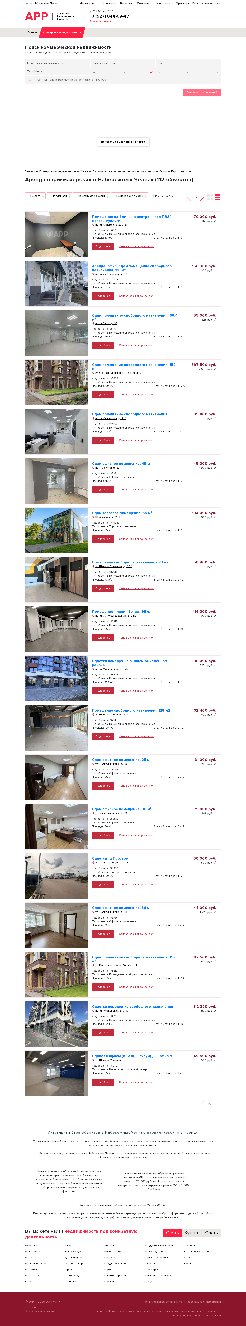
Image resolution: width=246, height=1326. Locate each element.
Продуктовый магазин (158, 1245)
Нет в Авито (164, 195)
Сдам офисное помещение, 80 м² (121, 809)
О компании (108, 3)
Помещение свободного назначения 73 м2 (130, 562)
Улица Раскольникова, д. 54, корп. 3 (118, 373)
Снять (161, 63)
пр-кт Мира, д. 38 (106, 323)
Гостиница (71, 1281)
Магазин (109, 1257)
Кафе (68, 1245)
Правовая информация (39, 1311)
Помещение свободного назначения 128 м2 (131, 710)
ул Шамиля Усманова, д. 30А (113, 566)
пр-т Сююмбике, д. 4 (108, 467)
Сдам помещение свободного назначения (130, 414)
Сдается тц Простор (110, 858)
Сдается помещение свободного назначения (132, 1007)
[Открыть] (56, 234)
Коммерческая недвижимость (45, 63)
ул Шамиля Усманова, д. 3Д (113, 1060)
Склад (148, 1281)
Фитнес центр (74, 1263)
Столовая (190, 1245)
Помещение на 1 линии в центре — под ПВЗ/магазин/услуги (131, 219)
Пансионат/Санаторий (158, 1275)
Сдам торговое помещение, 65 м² (122, 513)
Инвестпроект (113, 1251)
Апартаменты (34, 1251)
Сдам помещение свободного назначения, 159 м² (134, 367)
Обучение (143, 3)
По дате (35, 196)
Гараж (68, 1269)
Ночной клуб (73, 1251)
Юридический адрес (197, 1251)
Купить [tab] (192, 1233)
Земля (188, 1263)
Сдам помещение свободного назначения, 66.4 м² (135, 317)
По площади (59, 196)
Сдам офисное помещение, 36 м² (121, 908)
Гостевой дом (73, 1275)
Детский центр (74, 1257)
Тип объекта (34, 71)
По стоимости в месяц (91, 196)
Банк (28, 1281)
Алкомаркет (33, 1245)
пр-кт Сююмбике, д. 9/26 (111, 224)
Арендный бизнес (36, 1263)
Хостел (109, 1245)
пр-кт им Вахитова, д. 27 (111, 274)
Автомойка (32, 1269)
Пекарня (109, 1281)
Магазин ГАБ (87, 3)
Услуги (188, 1257)
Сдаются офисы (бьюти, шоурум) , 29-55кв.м (132, 1056)
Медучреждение (115, 1263)
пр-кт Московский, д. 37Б (111, 669)
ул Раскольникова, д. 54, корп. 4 (116, 965)
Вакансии (126, 3)
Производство (153, 1251)
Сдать (211, 1233)
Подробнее (103, 246)
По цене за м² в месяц (129, 196)
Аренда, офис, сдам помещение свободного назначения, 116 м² (132, 268)
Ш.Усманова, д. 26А (107, 517)
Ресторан (150, 1263)
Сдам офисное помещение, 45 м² (121, 464)
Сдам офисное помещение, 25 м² (121, 760)
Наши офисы (163, 3)
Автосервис (32, 1275)
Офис (108, 1269)
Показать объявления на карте (123, 141)
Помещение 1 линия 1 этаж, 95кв (121, 612)
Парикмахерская (115, 1275)
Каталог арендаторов (205, 3)
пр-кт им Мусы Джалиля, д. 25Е (115, 615)
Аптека (29, 1257)
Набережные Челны (46, 3)
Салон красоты (154, 1269)
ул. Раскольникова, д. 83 (111, 764)
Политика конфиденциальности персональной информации (182, 1301)
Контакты (31, 1307)
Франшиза (182, 3)
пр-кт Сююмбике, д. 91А (110, 418)
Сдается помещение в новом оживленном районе (129, 663)
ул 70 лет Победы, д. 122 (111, 862)
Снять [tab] (172, 1233)
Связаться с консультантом (136, 246)
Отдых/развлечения (157, 1257)
